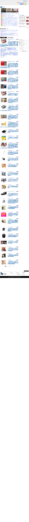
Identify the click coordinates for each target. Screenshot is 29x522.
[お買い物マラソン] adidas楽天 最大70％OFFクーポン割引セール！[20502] (13, 242)
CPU (9, 253)
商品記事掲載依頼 (19, 274)
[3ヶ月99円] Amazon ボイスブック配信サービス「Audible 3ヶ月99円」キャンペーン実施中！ (13, 94)
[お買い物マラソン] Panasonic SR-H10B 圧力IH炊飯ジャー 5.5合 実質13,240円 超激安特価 (13, 236)
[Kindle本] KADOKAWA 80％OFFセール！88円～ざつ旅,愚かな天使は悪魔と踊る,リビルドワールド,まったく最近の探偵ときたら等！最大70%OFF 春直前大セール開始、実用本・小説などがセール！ (9, 145)
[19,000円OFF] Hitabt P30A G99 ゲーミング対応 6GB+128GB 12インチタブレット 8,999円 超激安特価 (13, 174)
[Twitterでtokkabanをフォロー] (17, 4)
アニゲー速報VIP (16, 13)
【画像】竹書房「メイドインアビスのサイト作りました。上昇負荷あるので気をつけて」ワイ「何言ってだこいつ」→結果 (10, 13)
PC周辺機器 (10, 129)
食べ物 (9, 163)
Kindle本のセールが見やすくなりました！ (23, 2)
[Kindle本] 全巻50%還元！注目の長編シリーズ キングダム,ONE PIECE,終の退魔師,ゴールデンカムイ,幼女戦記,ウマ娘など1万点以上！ (13, 117)
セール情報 (11, 198)
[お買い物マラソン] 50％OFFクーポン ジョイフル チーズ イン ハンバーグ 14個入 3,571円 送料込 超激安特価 (13, 249)
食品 (9, 121)
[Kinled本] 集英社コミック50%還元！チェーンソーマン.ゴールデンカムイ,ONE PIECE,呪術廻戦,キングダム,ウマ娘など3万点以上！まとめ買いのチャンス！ (13, 80)
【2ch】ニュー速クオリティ (16, 15)
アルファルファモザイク (16, 14)
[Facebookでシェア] (20, 4)
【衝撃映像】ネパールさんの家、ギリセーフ (8, 16)
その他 (12, 39)
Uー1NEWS (22, 49)
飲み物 (10, 121)
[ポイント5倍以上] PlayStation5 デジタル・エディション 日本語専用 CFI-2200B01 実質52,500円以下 (13, 159)
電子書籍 (11, 84)
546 (9, 266)
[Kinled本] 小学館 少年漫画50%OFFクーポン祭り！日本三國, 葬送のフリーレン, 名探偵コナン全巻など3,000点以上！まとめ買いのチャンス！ (13, 73)
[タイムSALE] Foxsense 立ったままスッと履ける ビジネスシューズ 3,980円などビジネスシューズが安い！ (13, 194)
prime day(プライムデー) (7, 47)
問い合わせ (18, 273)
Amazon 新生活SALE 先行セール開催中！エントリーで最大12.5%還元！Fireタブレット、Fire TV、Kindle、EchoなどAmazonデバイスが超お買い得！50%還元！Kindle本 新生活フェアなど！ (9, 108)
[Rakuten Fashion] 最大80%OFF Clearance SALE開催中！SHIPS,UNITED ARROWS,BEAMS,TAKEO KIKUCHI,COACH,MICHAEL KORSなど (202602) (13, 201)
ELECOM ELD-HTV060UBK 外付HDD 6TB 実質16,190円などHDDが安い (13, 131)
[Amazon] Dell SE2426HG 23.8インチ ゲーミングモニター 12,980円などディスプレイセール (13, 180)
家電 (9, 150)
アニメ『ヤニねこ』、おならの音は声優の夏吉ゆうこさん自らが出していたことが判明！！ (10, 17)
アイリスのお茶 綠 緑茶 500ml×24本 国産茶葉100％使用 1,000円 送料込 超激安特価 (13, 207)
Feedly (23, 273)
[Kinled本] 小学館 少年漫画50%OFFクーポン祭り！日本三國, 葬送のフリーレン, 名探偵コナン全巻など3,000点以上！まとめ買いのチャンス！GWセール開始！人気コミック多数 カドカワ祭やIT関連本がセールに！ (9, 65)
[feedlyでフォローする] (25, 4)
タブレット (12, 171)
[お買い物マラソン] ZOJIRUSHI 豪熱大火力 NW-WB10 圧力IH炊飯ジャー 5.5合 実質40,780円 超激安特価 (13, 229)
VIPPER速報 (22, 45)
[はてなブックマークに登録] (21, 4)
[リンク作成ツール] (28, 4)
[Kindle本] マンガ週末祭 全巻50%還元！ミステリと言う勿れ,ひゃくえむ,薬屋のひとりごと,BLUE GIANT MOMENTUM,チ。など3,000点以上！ (13, 101)
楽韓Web (21, 42)
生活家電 (11, 150)
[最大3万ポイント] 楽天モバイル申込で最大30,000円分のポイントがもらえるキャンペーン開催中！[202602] (13, 214)
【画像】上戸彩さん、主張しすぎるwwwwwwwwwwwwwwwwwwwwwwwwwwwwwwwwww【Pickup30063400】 (9, 14)
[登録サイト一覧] (26, 4)
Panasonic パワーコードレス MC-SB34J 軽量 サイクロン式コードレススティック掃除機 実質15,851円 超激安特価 (13, 153)
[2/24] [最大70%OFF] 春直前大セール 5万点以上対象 (6, 34)
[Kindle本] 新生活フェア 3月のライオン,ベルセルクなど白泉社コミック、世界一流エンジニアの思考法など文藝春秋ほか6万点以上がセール (13, 87)
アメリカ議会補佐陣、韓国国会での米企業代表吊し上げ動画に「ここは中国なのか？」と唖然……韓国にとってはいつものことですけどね (10, 18)
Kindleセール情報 (3, 28)
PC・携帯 (10, 171)
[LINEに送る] (18, 4)
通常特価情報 (3, 37)
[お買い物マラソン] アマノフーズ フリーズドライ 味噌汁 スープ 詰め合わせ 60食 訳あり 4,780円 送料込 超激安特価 (13, 262)
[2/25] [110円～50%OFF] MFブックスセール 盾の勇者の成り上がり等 (8, 33)
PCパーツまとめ (22, 46)
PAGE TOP (26, 271)
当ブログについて (13, 273)
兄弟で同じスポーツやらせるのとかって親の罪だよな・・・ (9, 15)
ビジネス (12, 191)
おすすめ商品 (10, 39)
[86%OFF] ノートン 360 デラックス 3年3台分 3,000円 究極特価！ (13, 138)
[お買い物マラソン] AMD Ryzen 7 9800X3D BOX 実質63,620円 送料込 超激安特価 (13, 255)
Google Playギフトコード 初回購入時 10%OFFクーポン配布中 (22, 26)
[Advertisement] (24, 9)
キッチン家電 (10, 233)
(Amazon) (1, 32)
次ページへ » (12, 266)
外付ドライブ (13, 129)
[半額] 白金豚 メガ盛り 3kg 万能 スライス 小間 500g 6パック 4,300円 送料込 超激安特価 (13, 165)
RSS (23, 274)
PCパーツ (11, 253)
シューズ (10, 191)
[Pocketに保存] (22, 4)
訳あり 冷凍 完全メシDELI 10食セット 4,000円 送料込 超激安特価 (13, 187)
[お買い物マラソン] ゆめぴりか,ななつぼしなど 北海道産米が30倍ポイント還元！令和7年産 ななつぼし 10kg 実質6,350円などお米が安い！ (13, 222)
